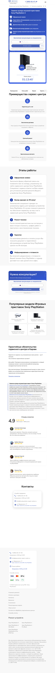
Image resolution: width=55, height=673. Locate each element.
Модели (34, 90)
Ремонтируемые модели (15, 605)
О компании (12, 602)
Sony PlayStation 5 (14, 622)
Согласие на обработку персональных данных (22, 610)
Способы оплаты (13, 613)
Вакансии (11, 600)
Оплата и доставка (14, 595)
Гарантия (42, 90)
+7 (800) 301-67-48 (31, 1)
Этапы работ (25, 90)
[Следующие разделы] (45, 91)
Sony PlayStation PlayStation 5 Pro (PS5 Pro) (13, 631)
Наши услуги (12, 608)
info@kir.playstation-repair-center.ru (26, 501)
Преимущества (14, 90)
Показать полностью (14, 376)
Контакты (11, 597)
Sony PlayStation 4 (27, 622)
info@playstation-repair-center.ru (21, 558)
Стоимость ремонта (14, 592)
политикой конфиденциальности (38, 48)
